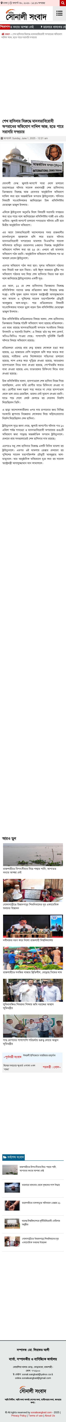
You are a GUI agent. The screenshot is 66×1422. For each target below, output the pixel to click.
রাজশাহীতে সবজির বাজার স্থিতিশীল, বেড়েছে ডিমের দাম (32, 972)
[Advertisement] (33, 80)
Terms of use (35, 1415)
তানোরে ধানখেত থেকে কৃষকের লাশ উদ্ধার (41, 1185)
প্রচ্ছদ (7, 34)
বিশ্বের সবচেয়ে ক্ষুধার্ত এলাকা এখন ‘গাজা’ (32, 1067)
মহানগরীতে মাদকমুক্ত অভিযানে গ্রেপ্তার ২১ (41, 1202)
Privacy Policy (18, 1415)
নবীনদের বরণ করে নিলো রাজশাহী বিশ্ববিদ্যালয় (28, 940)
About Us (50, 1415)
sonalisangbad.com (41, 1412)
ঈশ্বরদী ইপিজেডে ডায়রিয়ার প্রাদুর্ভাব (29, 1056)
